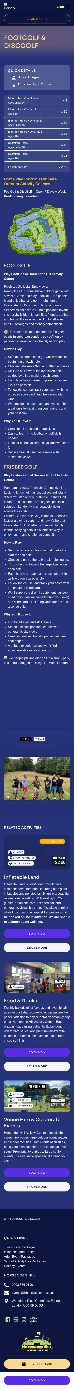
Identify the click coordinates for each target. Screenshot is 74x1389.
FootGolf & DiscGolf (26, 1218)
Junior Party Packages (20, 1247)
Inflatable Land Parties (19, 1252)
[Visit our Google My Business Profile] (16, 1319)
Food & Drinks (20, 1001)
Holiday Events (14, 1266)
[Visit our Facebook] (8, 1319)
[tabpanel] (37, 778)
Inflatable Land (21, 877)
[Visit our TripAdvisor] (33, 1319)
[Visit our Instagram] (24, 1319)
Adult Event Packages (19, 1256)
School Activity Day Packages (25, 1261)
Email (41, 739)
